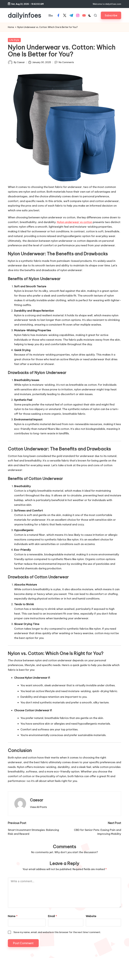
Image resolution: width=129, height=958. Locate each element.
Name (12, 916)
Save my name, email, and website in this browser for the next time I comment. (57, 932)
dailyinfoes (24, 15)
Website (91, 916)
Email (52, 916)
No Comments (66, 62)
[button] (111, 15)
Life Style (14, 40)
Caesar (36, 800)
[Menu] (50, 15)
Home (11, 27)
